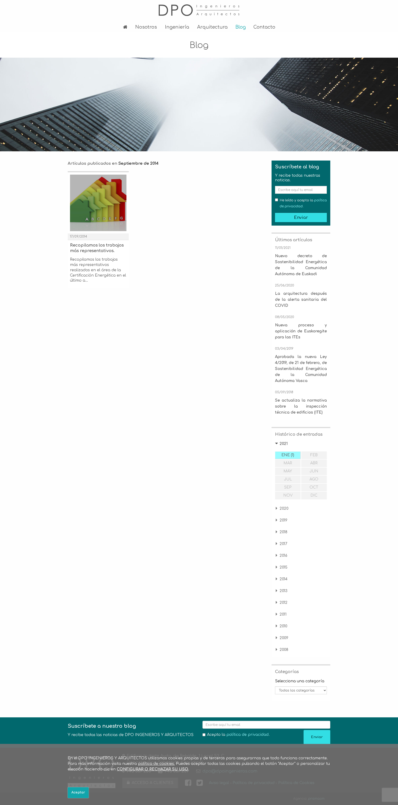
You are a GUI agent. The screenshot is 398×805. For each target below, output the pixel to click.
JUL (288, 479)
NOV (288, 495)
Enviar (301, 217)
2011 (283, 614)
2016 (283, 556)
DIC (313, 495)
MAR (288, 463)
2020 (284, 509)
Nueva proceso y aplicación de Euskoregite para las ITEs (301, 331)
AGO (314, 479)
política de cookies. (156, 764)
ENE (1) (287, 455)
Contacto (264, 27)
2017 (283, 544)
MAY (288, 471)
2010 (283, 626)
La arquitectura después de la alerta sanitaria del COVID (301, 300)
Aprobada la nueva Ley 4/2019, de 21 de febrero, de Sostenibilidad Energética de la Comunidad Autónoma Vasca (301, 369)
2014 (283, 579)
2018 (283, 532)
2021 (284, 444)
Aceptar (78, 792)
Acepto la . (238, 735)
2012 (283, 603)
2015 (283, 567)
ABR (314, 463)
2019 (283, 520)
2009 (284, 638)
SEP (288, 487)
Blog (240, 27)
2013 (283, 591)
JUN (314, 471)
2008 (284, 650)
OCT (314, 487)
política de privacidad (247, 735)
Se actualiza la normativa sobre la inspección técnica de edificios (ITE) (301, 406)
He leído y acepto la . (303, 203)
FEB (314, 455)
